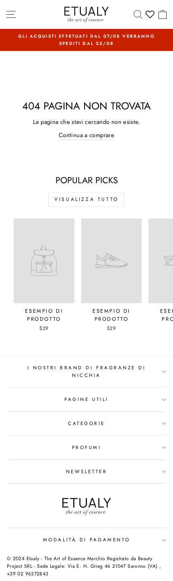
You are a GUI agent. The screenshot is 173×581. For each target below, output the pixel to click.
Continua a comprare (86, 135)
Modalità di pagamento (86, 539)
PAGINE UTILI (86, 399)
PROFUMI (86, 447)
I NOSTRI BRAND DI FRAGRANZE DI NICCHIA (86, 371)
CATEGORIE (86, 423)
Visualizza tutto (86, 199)
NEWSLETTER (86, 471)
